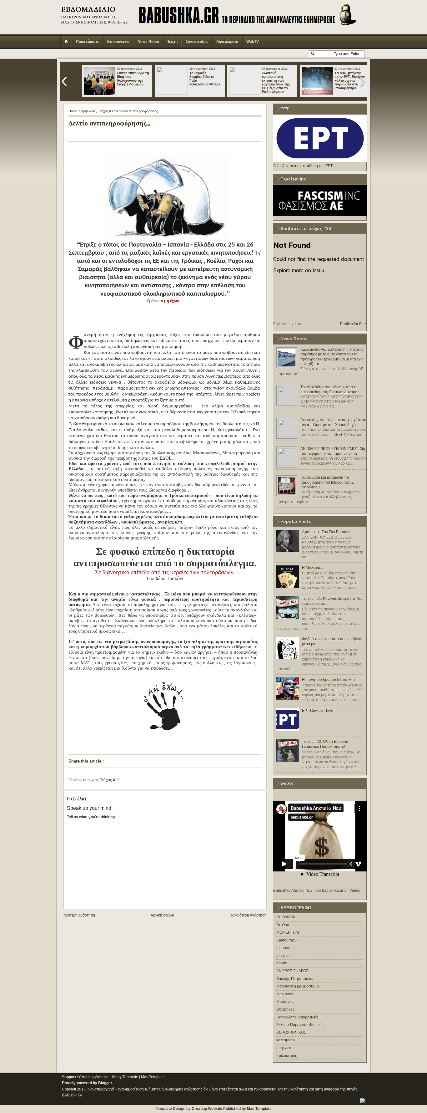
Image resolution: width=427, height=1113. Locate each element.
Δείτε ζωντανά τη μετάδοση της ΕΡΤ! (303, 166)
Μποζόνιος (285, 1001)
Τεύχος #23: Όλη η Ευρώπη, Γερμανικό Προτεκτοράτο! (325, 744)
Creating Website (93, 1077)
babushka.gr (332, 890)
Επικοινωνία (118, 41)
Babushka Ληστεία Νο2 (293, 890)
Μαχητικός (285, 994)
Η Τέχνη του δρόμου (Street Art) (328, 679)
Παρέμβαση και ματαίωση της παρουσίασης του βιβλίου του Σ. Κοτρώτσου (327, 482)
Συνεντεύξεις (197, 41)
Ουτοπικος (285, 1009)
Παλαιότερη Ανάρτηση (248, 915)
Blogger (105, 1083)
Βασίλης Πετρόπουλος (295, 979)
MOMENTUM (287, 932)
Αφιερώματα (227, 41)
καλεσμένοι (285, 1040)
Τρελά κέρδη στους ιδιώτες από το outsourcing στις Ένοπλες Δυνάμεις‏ (329, 389)
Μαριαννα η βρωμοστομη (297, 986)
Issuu (299, 324)
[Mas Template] (362, 1102)
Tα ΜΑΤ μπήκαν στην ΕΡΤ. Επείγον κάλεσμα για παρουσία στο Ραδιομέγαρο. (349, 80)
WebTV (252, 41)
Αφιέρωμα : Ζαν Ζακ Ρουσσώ (326, 532)
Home (73, 111)
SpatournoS (286, 940)
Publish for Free (353, 324)
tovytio (281, 963)
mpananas (285, 948)
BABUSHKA (72, 1095)
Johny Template (124, 1077)
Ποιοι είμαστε (87, 41)
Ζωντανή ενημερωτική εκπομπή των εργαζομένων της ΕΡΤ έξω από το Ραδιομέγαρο (276, 82)
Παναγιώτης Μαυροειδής (297, 1017)
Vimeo (354, 890)
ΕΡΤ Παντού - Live (317, 710)
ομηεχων (88, 111)
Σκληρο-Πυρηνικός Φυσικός (300, 1025)
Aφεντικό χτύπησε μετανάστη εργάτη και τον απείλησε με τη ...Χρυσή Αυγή (333, 422)
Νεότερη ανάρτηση (79, 915)
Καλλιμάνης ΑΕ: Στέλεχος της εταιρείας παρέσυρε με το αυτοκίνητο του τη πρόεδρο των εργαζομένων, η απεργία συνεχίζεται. (332, 356)
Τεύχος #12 (106, 111)
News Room (148, 41)
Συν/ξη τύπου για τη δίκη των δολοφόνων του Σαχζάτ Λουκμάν (133, 78)
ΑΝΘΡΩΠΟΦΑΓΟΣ (292, 971)
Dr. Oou (282, 925)
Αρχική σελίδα (162, 915)
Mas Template (153, 1077)
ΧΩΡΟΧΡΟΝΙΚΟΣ (291, 1032)
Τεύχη (172, 41)
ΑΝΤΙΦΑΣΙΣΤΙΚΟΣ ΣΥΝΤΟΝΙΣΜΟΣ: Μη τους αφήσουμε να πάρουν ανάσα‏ (332, 451)
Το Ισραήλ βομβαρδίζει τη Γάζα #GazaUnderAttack (204, 78)
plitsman (283, 955)
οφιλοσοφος (286, 1056)
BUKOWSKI (286, 917)
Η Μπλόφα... (312, 567)
